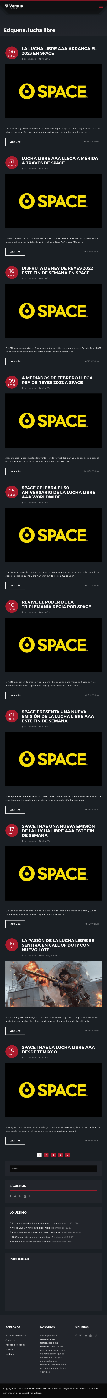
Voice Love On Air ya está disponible (31, 1228)
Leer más (15, 142)
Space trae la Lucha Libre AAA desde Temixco (58, 1050)
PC (43, 955)
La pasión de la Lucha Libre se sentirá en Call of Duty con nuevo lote (58, 945)
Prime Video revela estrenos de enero (31, 1241)
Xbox (61, 955)
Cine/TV (46, 59)
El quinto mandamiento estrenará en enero (35, 1223)
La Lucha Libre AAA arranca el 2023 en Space (59, 51)
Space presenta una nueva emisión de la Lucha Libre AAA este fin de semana (58, 716)
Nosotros (10, 1349)
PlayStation (52, 955)
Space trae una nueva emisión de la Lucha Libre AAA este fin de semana (58, 831)
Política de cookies (15, 1345)
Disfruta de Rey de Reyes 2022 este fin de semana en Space (57, 271)
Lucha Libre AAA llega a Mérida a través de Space (60, 161)
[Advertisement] (53, 1287)
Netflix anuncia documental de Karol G (32, 1237)
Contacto (10, 1340)
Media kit (10, 1354)
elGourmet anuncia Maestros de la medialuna (36, 1232)
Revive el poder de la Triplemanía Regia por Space (56, 604)
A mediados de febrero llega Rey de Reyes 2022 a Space (57, 380)
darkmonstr (30, 59)
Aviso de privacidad (15, 1335)
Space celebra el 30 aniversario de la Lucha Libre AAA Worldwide (58, 492)
